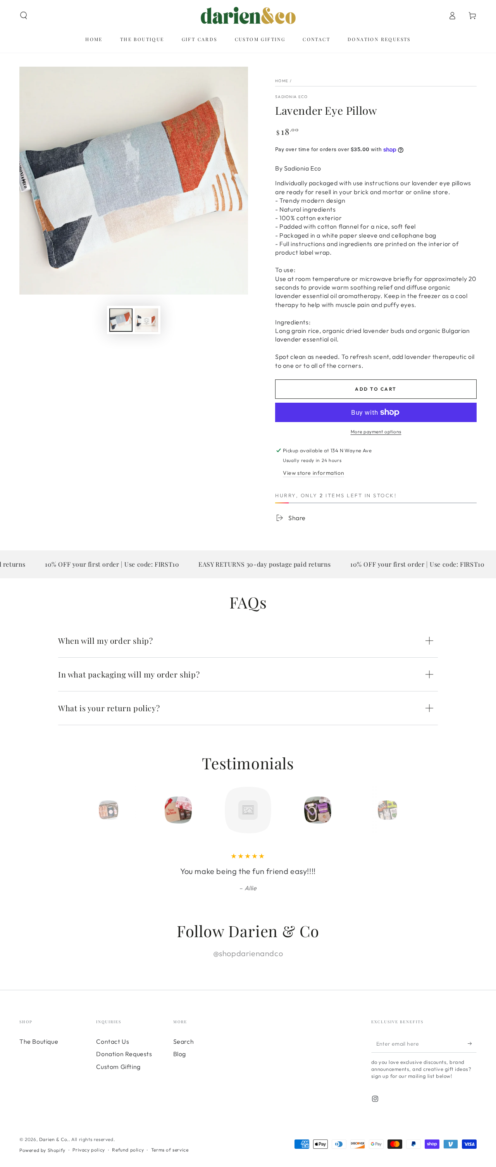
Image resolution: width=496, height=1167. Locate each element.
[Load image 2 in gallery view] (146, 320)
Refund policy (128, 1150)
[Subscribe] (472, 1043)
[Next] (405, 810)
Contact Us (112, 1041)
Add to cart (375, 389)
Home (281, 80)
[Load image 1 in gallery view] (121, 320)
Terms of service (170, 1150)
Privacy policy (88, 1150)
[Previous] (91, 810)
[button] (24, 15)
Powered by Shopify (42, 1150)
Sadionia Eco (291, 96)
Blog (179, 1054)
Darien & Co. (54, 1139)
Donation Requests (124, 1054)
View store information (313, 472)
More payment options (376, 431)
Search (183, 1041)
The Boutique (38, 1041)
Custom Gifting (118, 1066)
